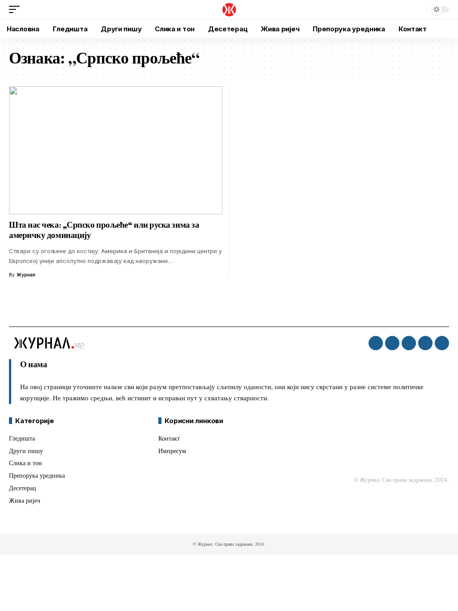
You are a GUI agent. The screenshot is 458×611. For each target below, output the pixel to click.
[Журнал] (229, 9)
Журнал (26, 274)
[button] (16, 9)
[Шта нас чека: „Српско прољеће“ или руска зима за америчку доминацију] (115, 150)
